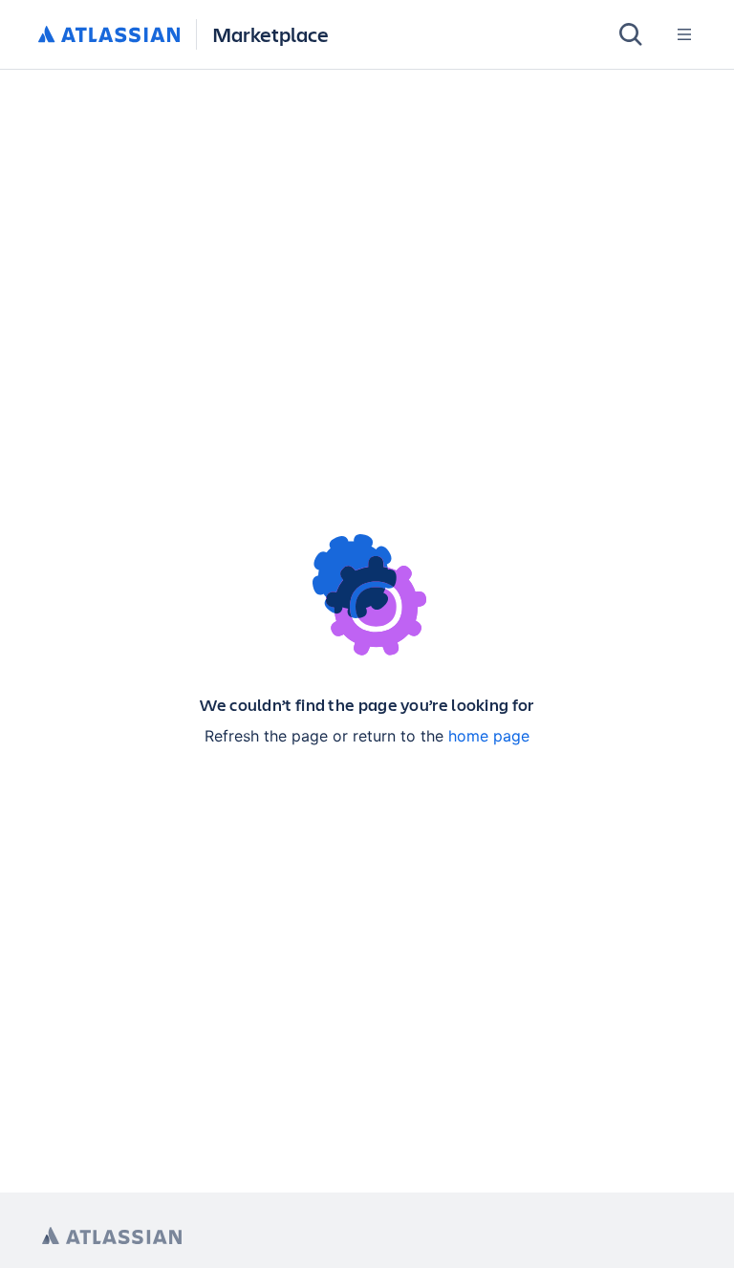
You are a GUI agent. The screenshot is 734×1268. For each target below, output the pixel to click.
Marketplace (270, 34)
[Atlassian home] (109, 35)
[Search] (631, 34)
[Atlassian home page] (111, 1236)
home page (488, 735)
